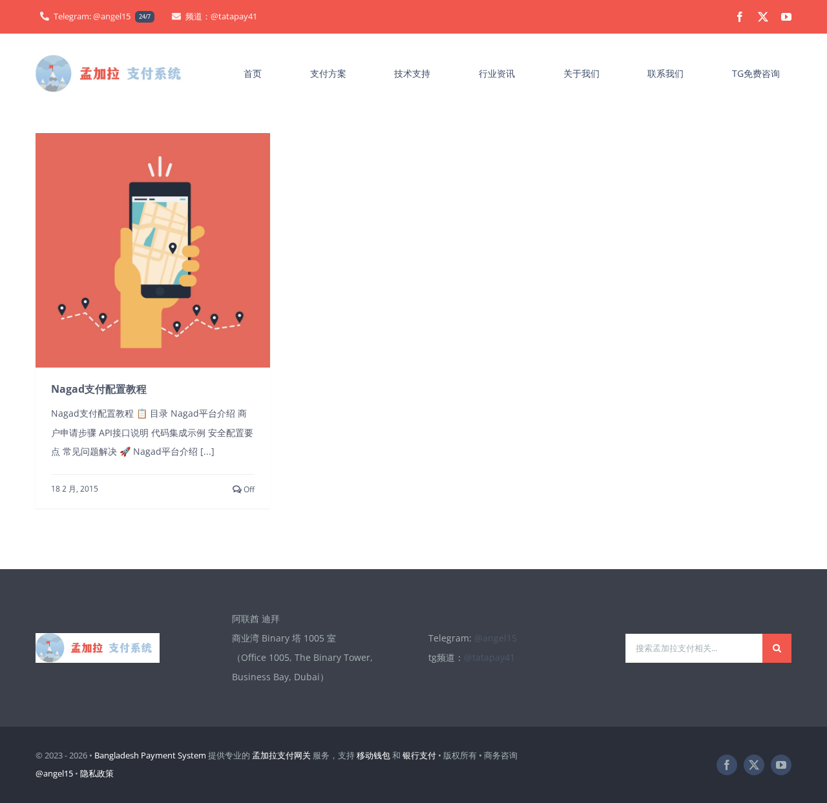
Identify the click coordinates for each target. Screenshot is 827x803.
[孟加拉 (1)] (113, 59)
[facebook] (740, 17)
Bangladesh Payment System (150, 755)
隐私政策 (97, 773)
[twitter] (763, 17)
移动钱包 (373, 755)
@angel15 (495, 638)
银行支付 (419, 755)
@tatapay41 (489, 657)
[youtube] (786, 17)
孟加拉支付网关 (281, 755)
